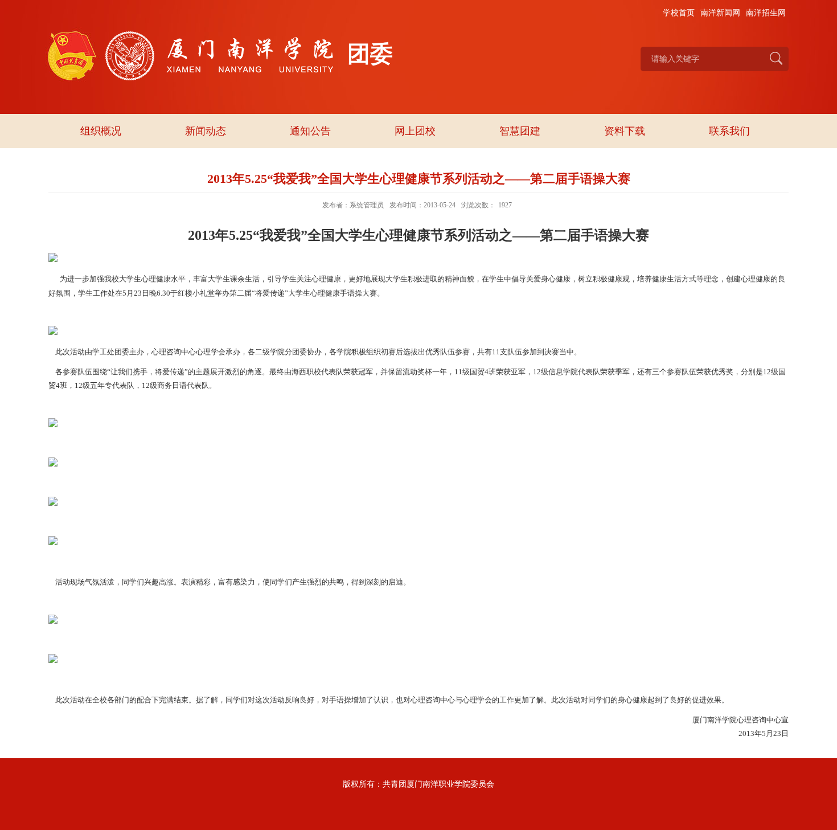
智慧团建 (519, 131)
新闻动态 (205, 131)
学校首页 (679, 13)
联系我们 (729, 131)
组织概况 (100, 131)
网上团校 (415, 131)
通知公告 (310, 131)
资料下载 (624, 131)
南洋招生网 (766, 13)
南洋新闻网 (720, 13)
